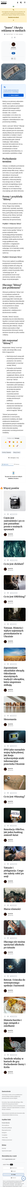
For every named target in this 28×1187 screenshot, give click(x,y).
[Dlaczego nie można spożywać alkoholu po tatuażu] (15, 928)
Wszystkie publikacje (7, 1127)
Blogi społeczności (6, 1130)
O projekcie (4, 1135)
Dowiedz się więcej (13, 17)
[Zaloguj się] (17, 2)
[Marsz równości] (15, 896)
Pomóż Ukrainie (6, 1123)
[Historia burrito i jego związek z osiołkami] (15, 1006)
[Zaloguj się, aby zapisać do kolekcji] (15, 37)
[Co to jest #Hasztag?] (15, 783)
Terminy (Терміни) (6, 452)
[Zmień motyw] (21, 2)
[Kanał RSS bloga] (15, 59)
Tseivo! (4, 2)
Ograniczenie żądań (6, 1150)
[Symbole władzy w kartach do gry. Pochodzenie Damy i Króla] (15, 1045)
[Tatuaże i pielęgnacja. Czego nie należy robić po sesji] (15, 854)
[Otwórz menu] (25, 2)
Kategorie (4, 1132)
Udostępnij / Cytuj (14, 457)
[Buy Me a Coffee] (12, 59)
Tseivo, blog (4, 1137)
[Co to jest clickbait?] (15, 550)
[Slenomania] (15, 705)
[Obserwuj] (13, 53)
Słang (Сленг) (16, 452)
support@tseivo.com (10, 1159)
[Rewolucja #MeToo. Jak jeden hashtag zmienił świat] (15, 816)
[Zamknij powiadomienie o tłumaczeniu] (13, 20)
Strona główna (5, 1125)
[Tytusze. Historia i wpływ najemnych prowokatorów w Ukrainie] (15, 615)
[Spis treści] (24, 1178)
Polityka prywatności (7, 1140)
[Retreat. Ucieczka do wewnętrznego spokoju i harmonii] (15, 967)
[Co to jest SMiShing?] (15, 583)
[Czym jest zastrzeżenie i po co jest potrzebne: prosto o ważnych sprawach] (15, 502)
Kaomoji (4, 1148)
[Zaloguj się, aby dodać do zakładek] (12, 37)
